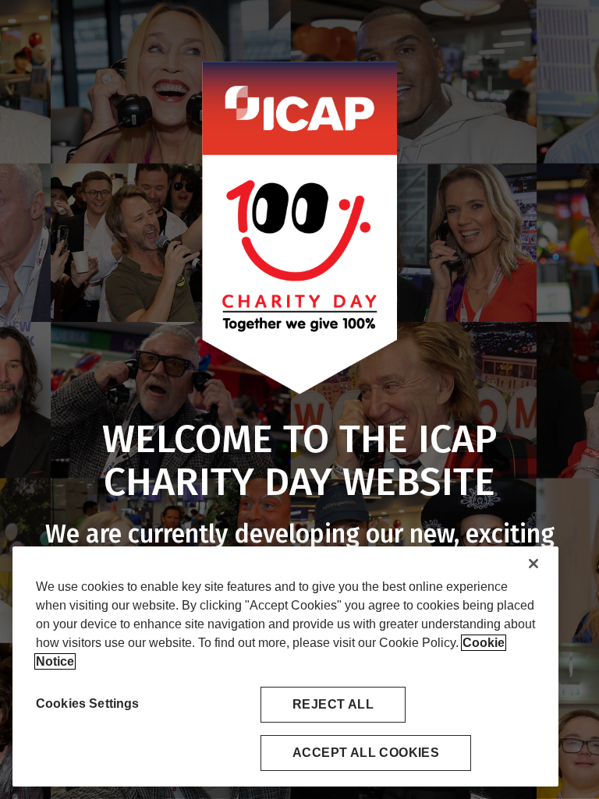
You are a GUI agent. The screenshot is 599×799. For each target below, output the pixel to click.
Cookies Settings (88, 703)
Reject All (333, 704)
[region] (285, 666)
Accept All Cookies (365, 752)
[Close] (533, 563)
